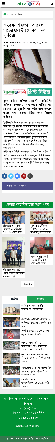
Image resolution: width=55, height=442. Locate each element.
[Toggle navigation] (3, 4)
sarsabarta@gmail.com (27, 426)
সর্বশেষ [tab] (14, 299)
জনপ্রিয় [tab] (40, 299)
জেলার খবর (16, 15)
